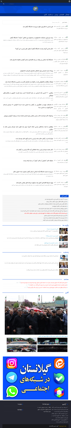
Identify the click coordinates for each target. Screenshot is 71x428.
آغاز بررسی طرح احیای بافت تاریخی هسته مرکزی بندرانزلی (55, 215)
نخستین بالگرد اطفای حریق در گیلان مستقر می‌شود (56, 201)
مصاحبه (66, 279)
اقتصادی (61, 15)
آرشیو (64, 404)
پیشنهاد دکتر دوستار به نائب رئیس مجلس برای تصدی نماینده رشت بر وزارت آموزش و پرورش (28, 116)
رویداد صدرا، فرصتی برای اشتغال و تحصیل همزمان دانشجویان (36, 71)
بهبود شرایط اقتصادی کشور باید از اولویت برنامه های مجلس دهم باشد (34, 183)
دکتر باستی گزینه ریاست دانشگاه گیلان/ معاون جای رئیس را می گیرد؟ (34, 49)
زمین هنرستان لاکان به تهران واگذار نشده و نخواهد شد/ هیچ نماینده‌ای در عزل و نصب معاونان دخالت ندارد (45, 213)
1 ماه (27, 285)
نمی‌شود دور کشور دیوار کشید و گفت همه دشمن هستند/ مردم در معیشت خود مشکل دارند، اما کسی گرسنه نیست (44, 211)
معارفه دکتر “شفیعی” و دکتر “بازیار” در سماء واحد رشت (38, 161)
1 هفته (17, 282)
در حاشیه (50, 15)
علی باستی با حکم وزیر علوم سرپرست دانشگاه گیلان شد (38, 27)
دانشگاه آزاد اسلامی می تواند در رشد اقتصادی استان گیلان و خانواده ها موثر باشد (31, 60)
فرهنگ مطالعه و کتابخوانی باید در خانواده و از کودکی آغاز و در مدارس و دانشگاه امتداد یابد (29, 82)
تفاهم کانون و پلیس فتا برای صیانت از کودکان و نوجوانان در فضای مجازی (52, 204)
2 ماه (25, 287)
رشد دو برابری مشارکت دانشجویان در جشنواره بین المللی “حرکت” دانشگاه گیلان (31, 38)
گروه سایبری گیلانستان (53, 426)
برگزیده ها (66, 225)
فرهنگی (67, 15)
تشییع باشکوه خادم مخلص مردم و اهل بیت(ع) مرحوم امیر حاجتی (53, 336)
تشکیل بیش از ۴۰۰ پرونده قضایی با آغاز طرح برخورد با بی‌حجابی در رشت (44, 231)
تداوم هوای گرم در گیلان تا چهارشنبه (59, 206)
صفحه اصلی (64, 22)
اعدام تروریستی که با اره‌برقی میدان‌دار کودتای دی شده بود (55, 218)
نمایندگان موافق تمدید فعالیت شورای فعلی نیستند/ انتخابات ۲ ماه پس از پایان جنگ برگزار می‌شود (47, 287)
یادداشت (66, 252)
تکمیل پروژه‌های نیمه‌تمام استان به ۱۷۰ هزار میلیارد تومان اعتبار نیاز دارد (53, 208)
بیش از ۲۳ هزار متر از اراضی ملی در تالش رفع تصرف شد (56, 199)
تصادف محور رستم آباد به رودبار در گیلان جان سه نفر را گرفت (55, 220)
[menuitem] (69, 1)
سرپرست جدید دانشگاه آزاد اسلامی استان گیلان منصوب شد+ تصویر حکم (33, 172)
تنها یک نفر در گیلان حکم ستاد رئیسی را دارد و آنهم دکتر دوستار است (34, 139)
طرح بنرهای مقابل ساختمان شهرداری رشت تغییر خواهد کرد (46, 245)
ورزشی (56, 15)
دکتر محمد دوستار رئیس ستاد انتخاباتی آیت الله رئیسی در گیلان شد (34, 150)
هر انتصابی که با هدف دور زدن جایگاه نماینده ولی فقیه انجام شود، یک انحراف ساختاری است (40, 256)
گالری (45, 15)
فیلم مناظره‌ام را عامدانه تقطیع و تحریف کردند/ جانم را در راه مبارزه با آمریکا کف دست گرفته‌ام (48, 285)
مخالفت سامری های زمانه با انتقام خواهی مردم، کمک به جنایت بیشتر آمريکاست (42, 270)
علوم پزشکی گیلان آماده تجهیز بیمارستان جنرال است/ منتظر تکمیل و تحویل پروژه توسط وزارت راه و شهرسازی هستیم (44, 282)
